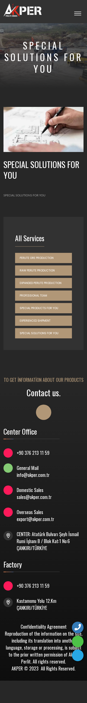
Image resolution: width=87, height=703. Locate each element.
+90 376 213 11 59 (33, 452)
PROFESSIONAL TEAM (33, 295)
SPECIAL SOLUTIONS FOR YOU (39, 333)
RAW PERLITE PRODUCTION (37, 270)
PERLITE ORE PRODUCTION (37, 258)
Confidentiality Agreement (44, 626)
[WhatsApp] (78, 641)
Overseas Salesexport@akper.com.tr (35, 515)
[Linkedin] (78, 655)
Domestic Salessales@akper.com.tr (34, 493)
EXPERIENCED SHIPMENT (35, 321)
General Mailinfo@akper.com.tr (33, 471)
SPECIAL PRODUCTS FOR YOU (39, 308)
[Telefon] (78, 627)
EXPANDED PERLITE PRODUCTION (40, 283)
